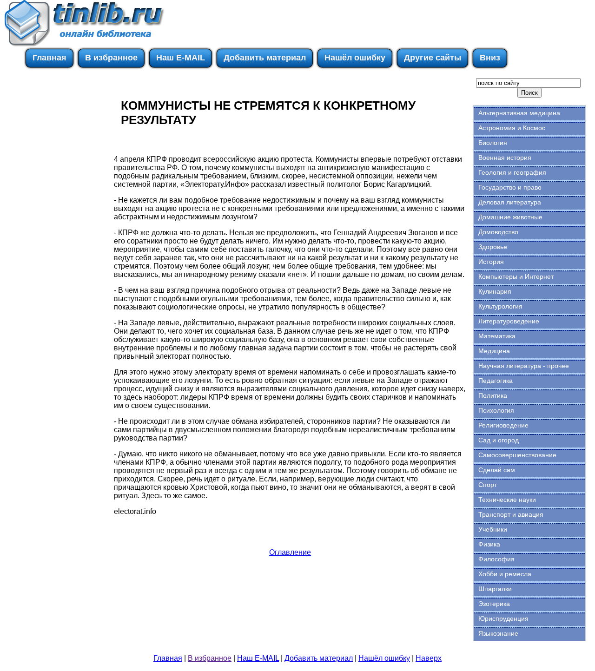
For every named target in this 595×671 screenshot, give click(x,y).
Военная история (504, 157)
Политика (492, 395)
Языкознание (498, 633)
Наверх (429, 658)
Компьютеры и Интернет (516, 276)
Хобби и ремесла (504, 574)
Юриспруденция (503, 618)
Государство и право (510, 187)
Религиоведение (503, 425)
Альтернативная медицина (519, 113)
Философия (496, 559)
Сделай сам (496, 470)
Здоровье (492, 246)
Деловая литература (509, 202)
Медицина (494, 351)
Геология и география (512, 172)
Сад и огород (498, 440)
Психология (496, 410)
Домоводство (498, 232)
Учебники (492, 529)
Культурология (500, 306)
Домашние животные (510, 217)
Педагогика (495, 380)
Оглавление (290, 552)
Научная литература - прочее (523, 365)
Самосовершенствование (517, 455)
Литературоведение (508, 321)
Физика (489, 544)
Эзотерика (494, 603)
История (491, 261)
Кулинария (494, 291)
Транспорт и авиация (510, 514)
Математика (497, 336)
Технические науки (507, 499)
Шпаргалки (495, 588)
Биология (492, 142)
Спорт (487, 484)
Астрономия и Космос (511, 128)
